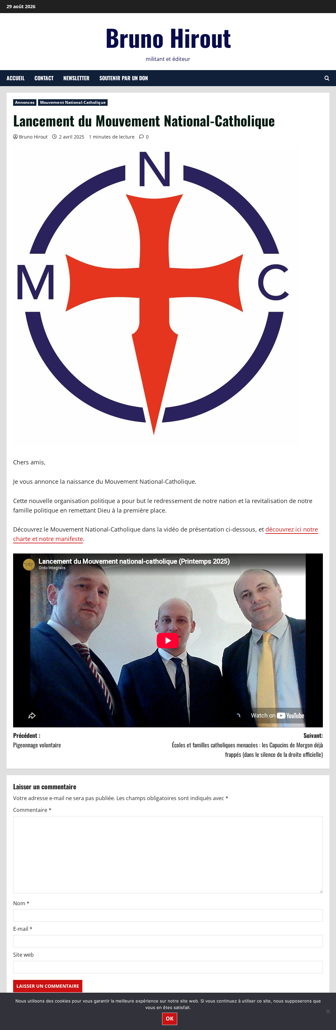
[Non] (328, 1011)
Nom (21, 903)
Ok (170, 1018)
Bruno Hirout (168, 37)
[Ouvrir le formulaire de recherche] (327, 78)
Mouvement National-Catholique (73, 102)
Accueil (16, 78)
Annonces (24, 102)
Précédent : (37, 740)
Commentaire (32, 810)
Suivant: (247, 744)
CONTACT (43, 78)
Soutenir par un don (123, 78)
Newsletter (76, 78)
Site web (23, 954)
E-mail (22, 928)
